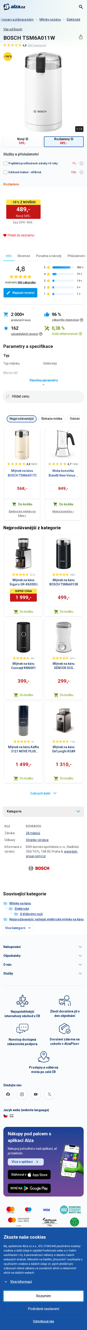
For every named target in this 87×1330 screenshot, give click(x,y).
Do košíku (26, 611)
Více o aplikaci (22, 1161)
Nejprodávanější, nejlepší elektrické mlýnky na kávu (46, 919)
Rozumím (43, 1296)
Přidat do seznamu (21, 235)
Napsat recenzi (23, 292)
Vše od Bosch (12, 29)
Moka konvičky (63, 511)
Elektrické (73, 19)
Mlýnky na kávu (50, 19)
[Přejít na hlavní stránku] (14, 7)
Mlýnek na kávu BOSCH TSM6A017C (22, 473)
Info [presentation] (9, 256)
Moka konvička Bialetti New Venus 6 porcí (63, 473)
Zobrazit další (40, 793)
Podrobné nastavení (43, 1309)
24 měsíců (33, 833)
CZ (12, 1115)
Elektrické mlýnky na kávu (22, 513)
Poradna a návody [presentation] (49, 256)
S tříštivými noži (31, 914)
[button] (43, 947)
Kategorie (14, 811)
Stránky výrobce (37, 840)
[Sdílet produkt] (81, 37)
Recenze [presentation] (24, 256)
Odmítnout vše (43, 1321)
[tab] (8, 256)
